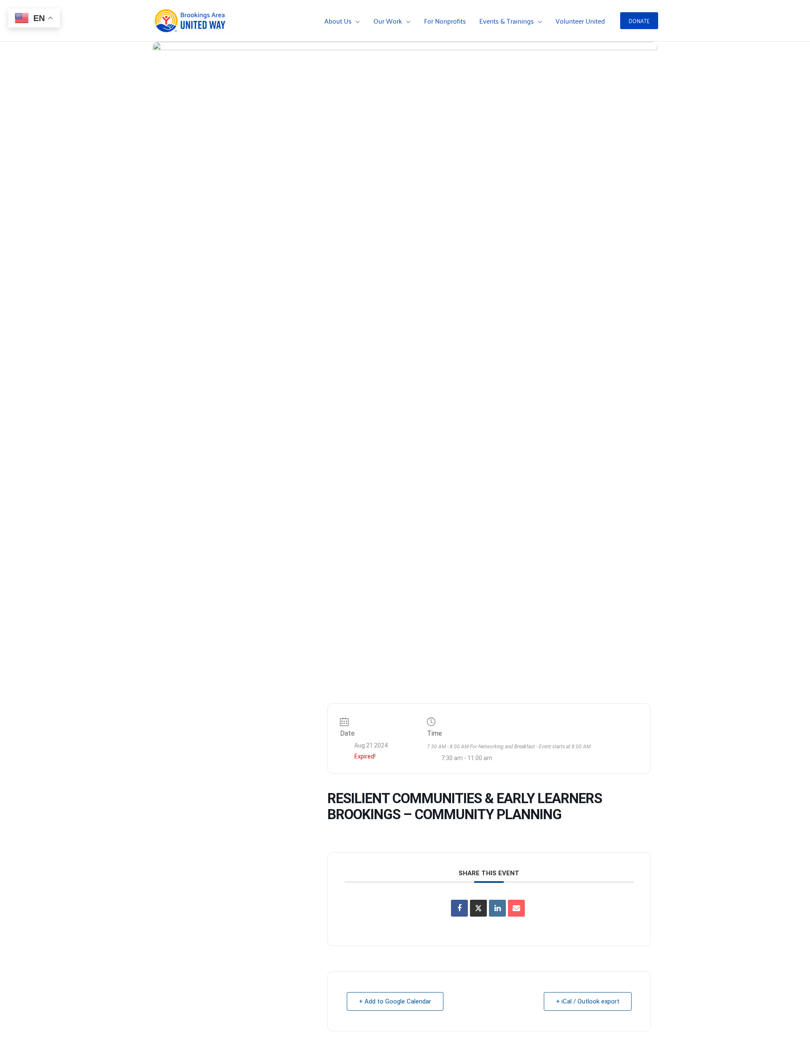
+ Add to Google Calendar (395, 1001)
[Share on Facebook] (459, 908)
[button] (355, 20)
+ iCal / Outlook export (587, 1001)
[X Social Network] (478, 908)
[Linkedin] (497, 908)
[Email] (516, 908)
